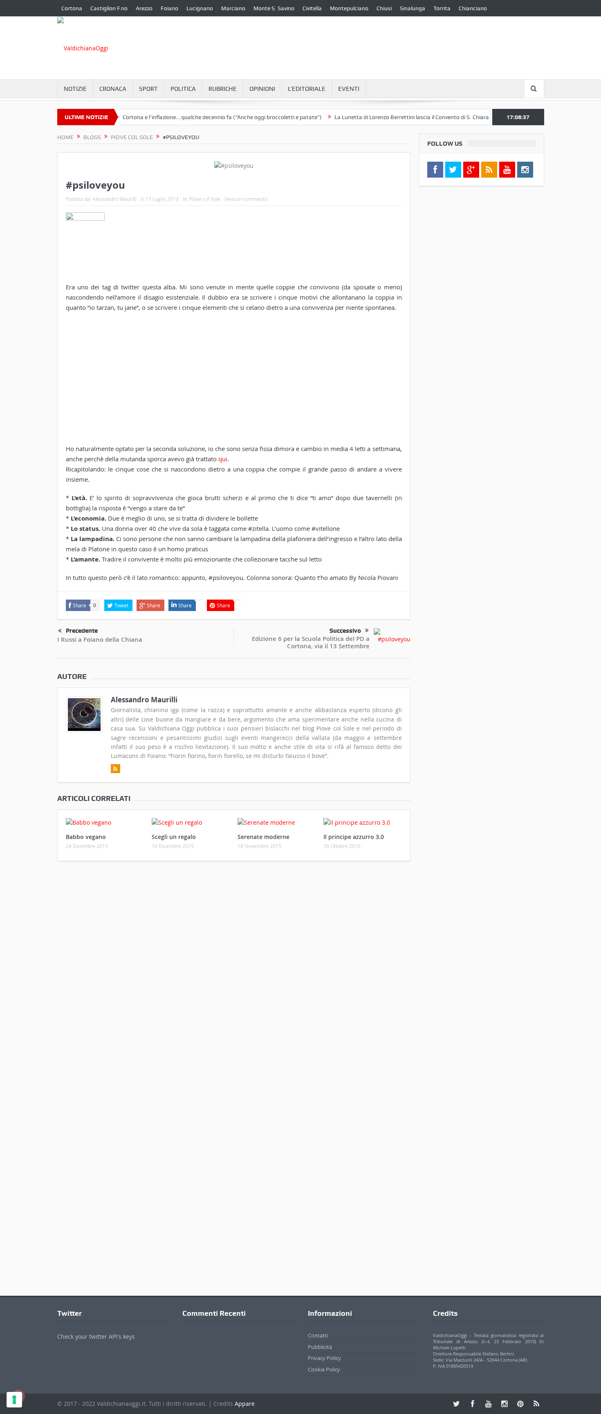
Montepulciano (349, 8)
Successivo (345, 630)
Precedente (82, 630)
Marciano (233, 8)
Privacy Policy (324, 1358)
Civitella (312, 8)
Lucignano (199, 8)
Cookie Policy (324, 1369)
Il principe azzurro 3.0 (353, 837)
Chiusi (384, 8)
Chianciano (473, 8)
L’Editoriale (306, 88)
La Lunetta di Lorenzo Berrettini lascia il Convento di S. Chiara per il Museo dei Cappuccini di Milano (433, 117)
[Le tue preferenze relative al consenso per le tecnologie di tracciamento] (14, 1399)
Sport (148, 88)
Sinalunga (412, 8)
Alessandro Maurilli (114, 199)
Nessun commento (245, 199)
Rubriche (223, 88)
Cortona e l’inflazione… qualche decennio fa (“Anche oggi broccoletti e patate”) (196, 117)
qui (222, 459)
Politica (183, 88)
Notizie (75, 88)
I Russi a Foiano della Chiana (99, 639)
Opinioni (262, 88)
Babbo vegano (86, 837)
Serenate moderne (263, 837)
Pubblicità (320, 1347)
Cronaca (112, 88)
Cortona (71, 8)
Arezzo (144, 8)
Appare (245, 1403)
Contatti (318, 1335)
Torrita (442, 8)
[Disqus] (233, 975)
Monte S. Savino (273, 8)
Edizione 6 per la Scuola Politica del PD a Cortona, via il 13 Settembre (311, 642)
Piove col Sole (204, 199)
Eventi (348, 88)
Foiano (169, 8)
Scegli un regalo (174, 837)
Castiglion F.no (109, 8)
